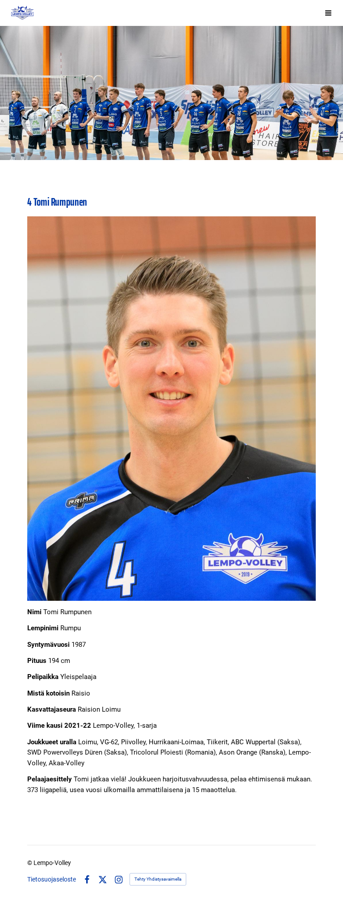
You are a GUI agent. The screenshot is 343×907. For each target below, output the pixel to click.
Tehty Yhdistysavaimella (157, 879)
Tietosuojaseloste (51, 879)
